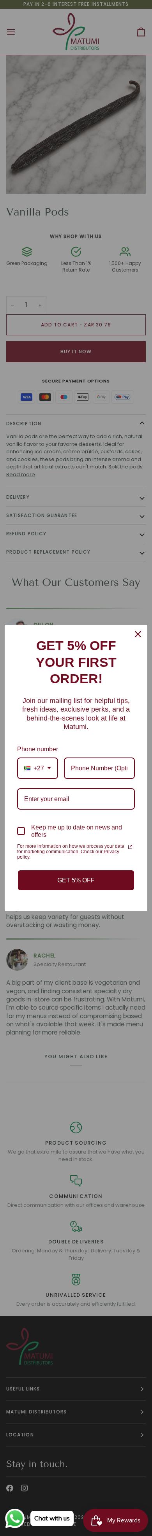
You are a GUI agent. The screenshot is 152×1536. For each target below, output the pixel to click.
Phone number (37, 749)
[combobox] (37, 768)
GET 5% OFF (76, 880)
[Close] (138, 634)
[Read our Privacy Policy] (130, 847)
